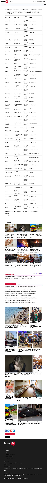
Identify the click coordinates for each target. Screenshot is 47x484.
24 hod (20, 284)
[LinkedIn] (14, 430)
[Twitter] (8, 430)
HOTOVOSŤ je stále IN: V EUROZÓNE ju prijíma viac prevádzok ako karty (18, 300)
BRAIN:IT (27, 478)
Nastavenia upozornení (10, 458)
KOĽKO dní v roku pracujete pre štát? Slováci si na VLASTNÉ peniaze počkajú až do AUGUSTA (21, 297)
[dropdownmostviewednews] (23, 282)
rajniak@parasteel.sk (33, 120)
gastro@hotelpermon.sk (34, 153)
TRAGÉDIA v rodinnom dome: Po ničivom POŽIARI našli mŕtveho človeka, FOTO (20, 276)
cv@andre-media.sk (33, 123)
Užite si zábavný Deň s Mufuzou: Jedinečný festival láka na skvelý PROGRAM (19, 278)
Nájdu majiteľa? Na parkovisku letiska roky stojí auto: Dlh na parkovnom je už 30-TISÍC (22, 286)
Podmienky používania (10, 454)
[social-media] (5, 470)
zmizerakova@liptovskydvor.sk (35, 71)
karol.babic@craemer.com (34, 165)
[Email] (11, 430)
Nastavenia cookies (9, 456)
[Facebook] (6, 430)
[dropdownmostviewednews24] (23, 305)
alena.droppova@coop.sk (34, 54)
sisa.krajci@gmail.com (33, 150)
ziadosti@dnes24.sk (38, 468)
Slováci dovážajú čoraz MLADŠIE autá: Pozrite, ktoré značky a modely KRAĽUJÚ (19, 288)
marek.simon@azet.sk (33, 207)
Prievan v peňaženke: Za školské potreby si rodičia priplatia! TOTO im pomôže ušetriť (20, 302)
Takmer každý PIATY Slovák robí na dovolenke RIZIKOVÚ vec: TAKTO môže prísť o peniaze (21, 289)
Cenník (7, 452)
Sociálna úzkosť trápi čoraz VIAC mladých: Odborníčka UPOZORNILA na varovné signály (21, 291)
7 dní (17, 284)
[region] (12, 2)
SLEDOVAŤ (7, 436)
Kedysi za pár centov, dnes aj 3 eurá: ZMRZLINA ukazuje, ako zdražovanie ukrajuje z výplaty (21, 298)
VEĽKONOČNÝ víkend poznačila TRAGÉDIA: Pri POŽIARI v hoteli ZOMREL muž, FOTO (20, 280)
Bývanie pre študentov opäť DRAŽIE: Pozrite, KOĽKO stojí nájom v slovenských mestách (21, 293)
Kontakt (7, 450)
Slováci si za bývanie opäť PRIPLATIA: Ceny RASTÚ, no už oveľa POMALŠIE (18, 295)
